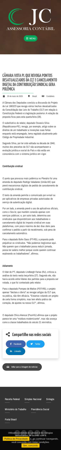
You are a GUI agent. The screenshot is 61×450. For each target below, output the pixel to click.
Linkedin (17, 351)
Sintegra (50, 399)
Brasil (34, 96)
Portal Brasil (11, 419)
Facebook (17, 343)
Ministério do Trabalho (15, 409)
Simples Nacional (33, 399)
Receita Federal (12, 399)
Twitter (37, 343)
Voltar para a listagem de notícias (24, 366)
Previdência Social (40, 409)
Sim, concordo (30, 445)
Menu (32, 38)
